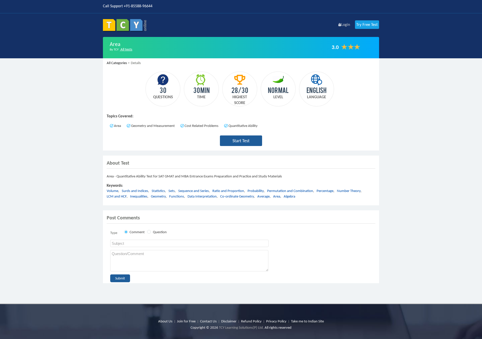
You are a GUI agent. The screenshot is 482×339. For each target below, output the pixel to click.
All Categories (117, 63)
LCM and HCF (117, 196)
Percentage (325, 190)
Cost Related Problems (201, 125)
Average (263, 196)
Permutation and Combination (290, 190)
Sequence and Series (193, 190)
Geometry (158, 196)
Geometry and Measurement (153, 125)
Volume (112, 190)
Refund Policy (251, 321)
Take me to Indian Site (307, 321)
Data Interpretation (202, 196)
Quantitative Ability (243, 125)
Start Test (241, 140)
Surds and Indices (135, 190)
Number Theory (348, 190)
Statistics (158, 190)
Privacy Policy (276, 321)
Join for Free (186, 321)
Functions (176, 196)
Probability (256, 190)
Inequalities (138, 196)
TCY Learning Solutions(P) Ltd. (241, 327)
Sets (171, 190)
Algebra (289, 196)
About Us (165, 321)
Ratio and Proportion (228, 190)
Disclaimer (228, 321)
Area (117, 125)
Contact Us (208, 321)
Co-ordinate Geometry (237, 196)
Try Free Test (367, 24)
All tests (126, 49)
